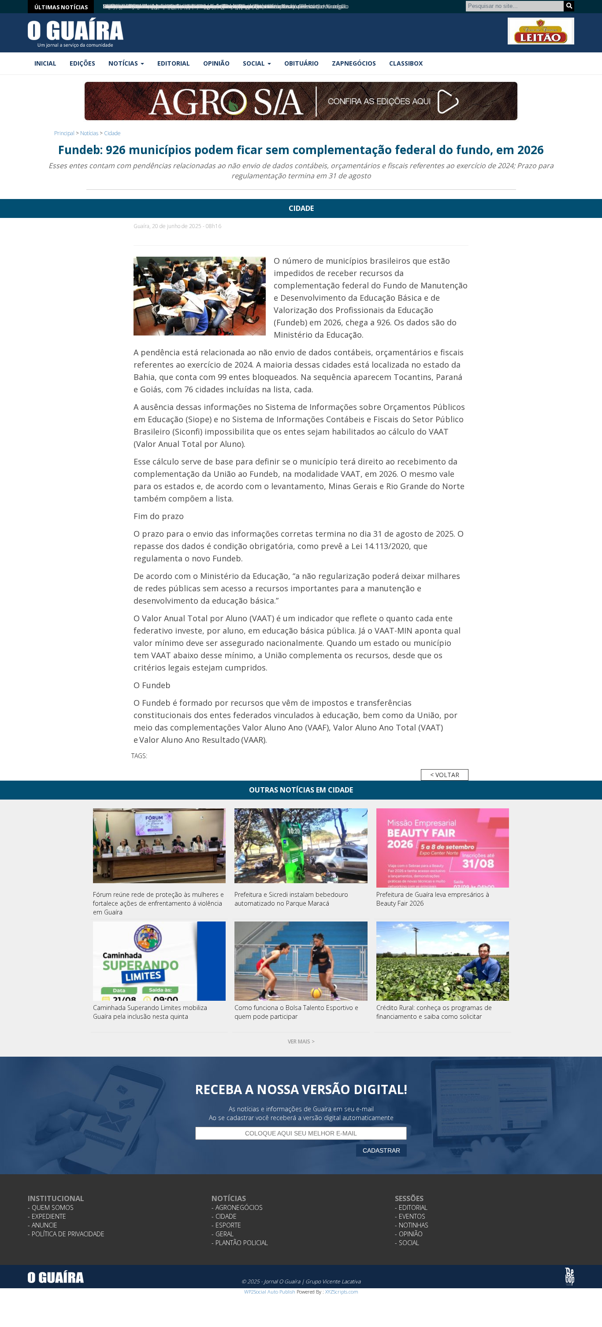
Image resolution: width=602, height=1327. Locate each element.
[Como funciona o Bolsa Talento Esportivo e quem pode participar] (301, 961)
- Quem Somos (51, 1207)
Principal (64, 133)
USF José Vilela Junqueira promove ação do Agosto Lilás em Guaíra (179, 6)
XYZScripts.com (341, 1291)
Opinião (216, 63)
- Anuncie (42, 1225)
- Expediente (47, 1216)
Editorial (173, 63)
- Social (407, 1243)
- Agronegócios (237, 1207)
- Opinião (409, 1234)
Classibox (406, 63)
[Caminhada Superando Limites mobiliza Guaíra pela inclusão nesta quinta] (159, 961)
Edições (82, 63)
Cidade (112, 133)
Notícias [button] (124, 63)
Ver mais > (301, 1041)
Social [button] (255, 63)
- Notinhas (411, 1225)
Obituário (301, 63)
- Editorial (411, 1207)
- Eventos (410, 1216)
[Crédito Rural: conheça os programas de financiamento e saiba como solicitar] (442, 961)
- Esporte (226, 1225)
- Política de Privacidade (66, 1234)
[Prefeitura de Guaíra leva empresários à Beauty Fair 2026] (442, 848)
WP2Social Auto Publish (269, 1291)
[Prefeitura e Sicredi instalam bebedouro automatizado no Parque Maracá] (301, 848)
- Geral (223, 1234)
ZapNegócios (354, 63)
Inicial (45, 63)
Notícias (89, 133)
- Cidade (224, 1216)
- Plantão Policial (240, 1243)
